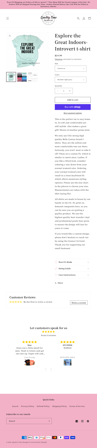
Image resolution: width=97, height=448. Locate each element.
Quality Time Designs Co (21, 442)
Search (15, 406)
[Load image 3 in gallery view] (33, 77)
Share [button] (60, 283)
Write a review (78, 302)
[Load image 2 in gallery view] (22, 77)
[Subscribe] (49, 421)
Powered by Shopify (39, 442)
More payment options (73, 113)
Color (57, 75)
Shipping (58, 59)
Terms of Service (77, 406)
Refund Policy (43, 406)
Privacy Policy (27, 406)
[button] (7, 18)
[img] (48, 332)
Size (56, 64)
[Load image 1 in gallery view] (11, 77)
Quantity (58, 86)
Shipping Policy (59, 406)
